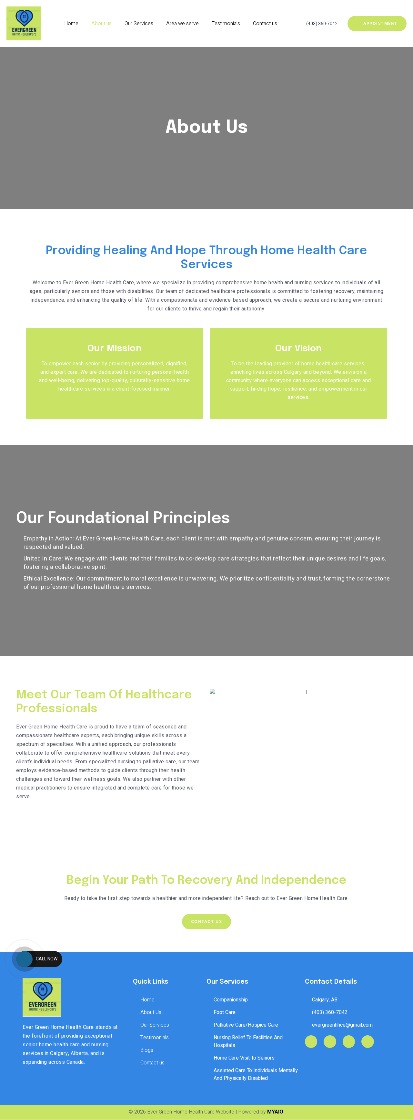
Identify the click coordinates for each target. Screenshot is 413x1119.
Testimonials (226, 23)
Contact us (265, 23)
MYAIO (275, 1112)
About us (101, 23)
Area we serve (182, 23)
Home (71, 23)
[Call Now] (24, 959)
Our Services (139, 23)
